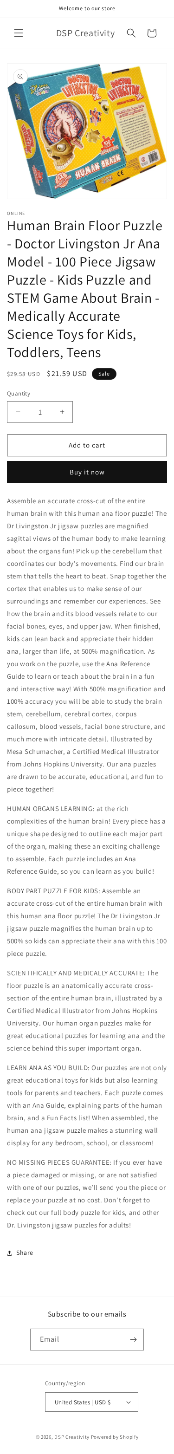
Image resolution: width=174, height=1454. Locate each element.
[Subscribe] (133, 1339)
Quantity (18, 393)
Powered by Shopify (115, 1437)
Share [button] (24, 1252)
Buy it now (87, 471)
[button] (18, 33)
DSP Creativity (72, 1437)
